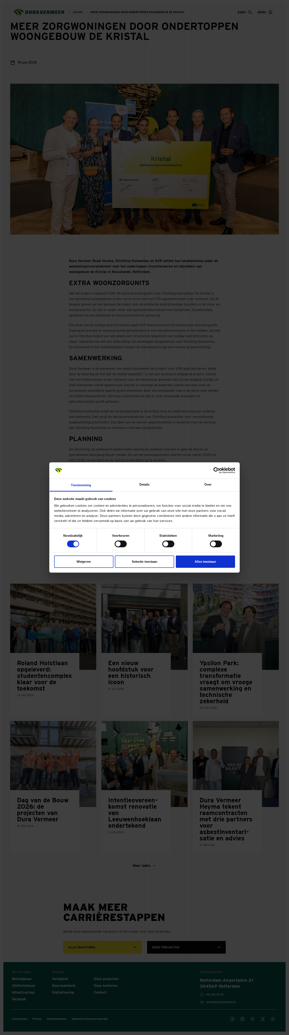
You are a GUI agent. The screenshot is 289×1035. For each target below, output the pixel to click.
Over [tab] (208, 484)
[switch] (121, 544)
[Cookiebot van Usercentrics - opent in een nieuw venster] (216, 470)
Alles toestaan (205, 561)
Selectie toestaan (144, 561)
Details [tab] (144, 484)
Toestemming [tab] (81, 485)
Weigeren (84, 561)
